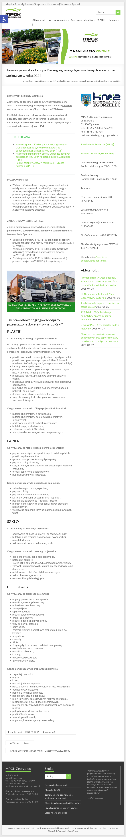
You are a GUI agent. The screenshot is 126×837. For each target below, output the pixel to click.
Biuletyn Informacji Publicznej (97, 153)
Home (36, 81)
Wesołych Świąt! (20, 742)
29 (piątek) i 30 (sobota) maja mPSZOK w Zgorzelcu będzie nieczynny (96, 316)
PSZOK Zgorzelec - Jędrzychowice (61, 807)
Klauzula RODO (52, 790)
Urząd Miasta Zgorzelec (56, 812)
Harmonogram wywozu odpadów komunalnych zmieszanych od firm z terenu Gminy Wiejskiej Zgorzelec (99, 281)
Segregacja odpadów (82, 19)
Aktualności (38, 19)
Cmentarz (113, 19)
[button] (4, 19)
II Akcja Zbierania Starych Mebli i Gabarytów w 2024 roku (38, 752)
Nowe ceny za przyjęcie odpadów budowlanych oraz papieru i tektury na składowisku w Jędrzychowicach (99, 337)
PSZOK (101, 19)
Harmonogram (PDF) (43, 156)
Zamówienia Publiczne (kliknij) (97, 144)
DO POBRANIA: (22, 137)
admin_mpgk (16, 732)
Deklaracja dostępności (56, 785)
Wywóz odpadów (58, 19)
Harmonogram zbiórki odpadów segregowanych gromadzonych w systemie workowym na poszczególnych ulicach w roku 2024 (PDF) (41, 147)
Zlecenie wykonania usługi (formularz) (63, 803)
